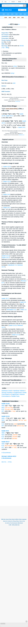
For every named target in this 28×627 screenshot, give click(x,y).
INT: (3, 411)
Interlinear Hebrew (19, 390)
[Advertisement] (14, 496)
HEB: (3, 405)
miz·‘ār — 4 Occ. (7, 462)
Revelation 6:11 (11, 309)
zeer (14, 83)
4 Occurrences (6, 452)
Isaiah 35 (23, 302)
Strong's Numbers (7, 392)
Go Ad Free (3, 623)
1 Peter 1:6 (23, 309)
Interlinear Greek (7, 390)
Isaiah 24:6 (21, 127)
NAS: (3, 407)
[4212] (2, 283)
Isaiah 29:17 (9, 116)
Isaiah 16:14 (7, 181)
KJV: (3, 409)
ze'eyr (15, 66)
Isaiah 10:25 (7, 166)
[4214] (26, 283)
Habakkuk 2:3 (12, 265)
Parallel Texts (15, 396)
